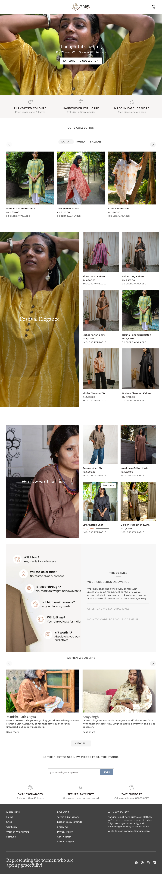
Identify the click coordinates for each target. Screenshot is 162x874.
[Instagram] (148, 862)
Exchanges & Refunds (69, 822)
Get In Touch (64, 836)
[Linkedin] (154, 862)
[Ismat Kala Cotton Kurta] (138, 444)
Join (107, 772)
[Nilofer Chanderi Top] (101, 368)
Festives (11, 836)
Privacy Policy (65, 832)
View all (81, 743)
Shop (9, 822)
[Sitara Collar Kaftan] (101, 252)
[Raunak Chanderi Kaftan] (30, 178)
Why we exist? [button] (118, 812)
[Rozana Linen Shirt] (100, 444)
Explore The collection (81, 61)
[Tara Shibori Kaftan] (81, 178)
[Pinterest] (142, 862)
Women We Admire (17, 832)
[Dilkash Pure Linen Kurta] (138, 501)
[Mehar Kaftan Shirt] (101, 310)
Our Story (11, 827)
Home (9, 817)
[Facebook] (136, 862)
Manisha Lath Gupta (21, 717)
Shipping (62, 827)
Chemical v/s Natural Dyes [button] (108, 594)
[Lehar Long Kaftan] (140, 252)
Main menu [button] (14, 812)
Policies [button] (63, 812)
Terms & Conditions (68, 817)
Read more (12, 732)
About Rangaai (65, 841)
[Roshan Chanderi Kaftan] (140, 368)
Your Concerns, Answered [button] (108, 583)
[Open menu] (11, 7)
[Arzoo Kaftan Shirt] (132, 178)
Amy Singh (91, 717)
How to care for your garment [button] (112, 604)
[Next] (153, 144)
